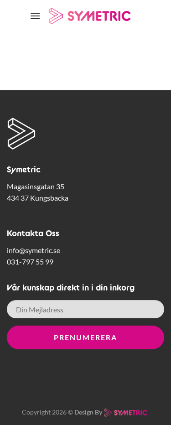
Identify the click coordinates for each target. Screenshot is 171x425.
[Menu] (35, 16)
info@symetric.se (33, 250)
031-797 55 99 (30, 261)
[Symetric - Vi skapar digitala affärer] (91, 15)
